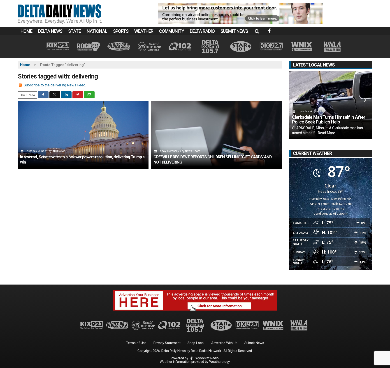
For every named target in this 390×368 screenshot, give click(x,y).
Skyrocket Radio (206, 358)
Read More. (327, 133)
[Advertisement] (240, 13)
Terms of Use (136, 343)
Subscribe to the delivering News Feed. (55, 85)
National (97, 31)
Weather (143, 31)
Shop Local (196, 343)
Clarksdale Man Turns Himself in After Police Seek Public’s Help (328, 119)
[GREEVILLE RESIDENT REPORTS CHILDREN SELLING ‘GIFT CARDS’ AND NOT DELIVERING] (216, 135)
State (74, 31)
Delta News (50, 31)
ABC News (58, 151)
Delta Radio (202, 31)
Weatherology (219, 362)
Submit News (234, 31)
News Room (192, 151)
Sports (120, 31)
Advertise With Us (224, 343)
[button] (257, 31)
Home (26, 31)
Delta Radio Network (206, 351)
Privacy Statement (167, 343)
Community (171, 31)
